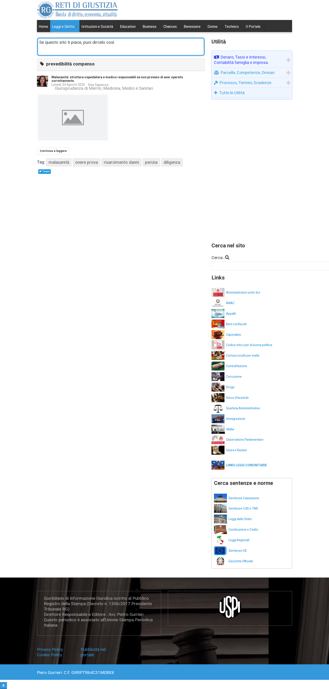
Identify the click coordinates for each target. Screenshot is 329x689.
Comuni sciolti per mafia (242, 355)
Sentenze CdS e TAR (243, 508)
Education (128, 26)
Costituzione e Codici (243, 529)
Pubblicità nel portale (93, 652)
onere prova (86, 162)
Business (150, 26)
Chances (170, 26)
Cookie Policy (49, 654)
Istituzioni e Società (97, 26)
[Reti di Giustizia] (77, 10)
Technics (232, 26)
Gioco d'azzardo (237, 397)
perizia (151, 162)
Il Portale (253, 26)
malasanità (59, 162)
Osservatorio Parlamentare (244, 439)
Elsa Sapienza (98, 85)
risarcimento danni (121, 162)
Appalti (231, 313)
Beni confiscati (236, 324)
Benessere (192, 26)
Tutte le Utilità (232, 92)
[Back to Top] (3, 685)
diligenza (172, 162)
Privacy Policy (51, 649)
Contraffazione (236, 366)
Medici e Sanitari (137, 88)
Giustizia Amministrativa (243, 408)
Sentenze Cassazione (244, 498)
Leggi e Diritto (63, 26)
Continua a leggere (53, 151)
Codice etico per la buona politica (249, 345)
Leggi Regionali (239, 540)
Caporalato (233, 334)
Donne (212, 26)
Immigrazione (235, 418)
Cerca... (218, 257)
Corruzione (234, 376)
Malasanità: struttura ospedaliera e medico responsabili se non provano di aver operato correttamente (117, 79)
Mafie (230, 429)
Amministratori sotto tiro (243, 292)
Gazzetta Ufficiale (241, 561)
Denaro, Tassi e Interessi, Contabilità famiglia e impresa (241, 60)
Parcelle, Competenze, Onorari (248, 72)
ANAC (230, 303)
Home (43, 26)
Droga (230, 387)
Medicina (111, 88)
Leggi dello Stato (240, 519)
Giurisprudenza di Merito (78, 88)
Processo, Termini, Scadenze (245, 82)
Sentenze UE (238, 550)
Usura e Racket (236, 450)
